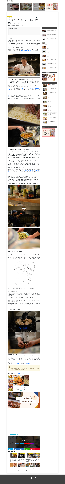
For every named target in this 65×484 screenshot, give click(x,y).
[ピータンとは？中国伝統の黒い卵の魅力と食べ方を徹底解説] (44, 51)
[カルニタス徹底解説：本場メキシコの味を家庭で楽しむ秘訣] (44, 47)
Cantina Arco (20, 434)
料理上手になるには (13, 434)
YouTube (27, 443)
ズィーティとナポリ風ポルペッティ (20, 92)
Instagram (28, 363)
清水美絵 (24, 434)
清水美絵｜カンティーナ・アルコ (14, 29)
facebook (17, 443)
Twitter (22, 443)
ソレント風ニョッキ (13, 90)
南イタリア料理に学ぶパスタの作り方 (20, 373)
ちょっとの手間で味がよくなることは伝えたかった (17, 31)
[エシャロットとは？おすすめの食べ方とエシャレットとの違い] (43, 43)
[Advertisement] (24, 422)
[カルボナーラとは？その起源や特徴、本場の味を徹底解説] (44, 55)
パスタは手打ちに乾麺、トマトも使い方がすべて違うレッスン (18, 30)
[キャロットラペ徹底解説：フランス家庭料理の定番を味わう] (44, 68)
